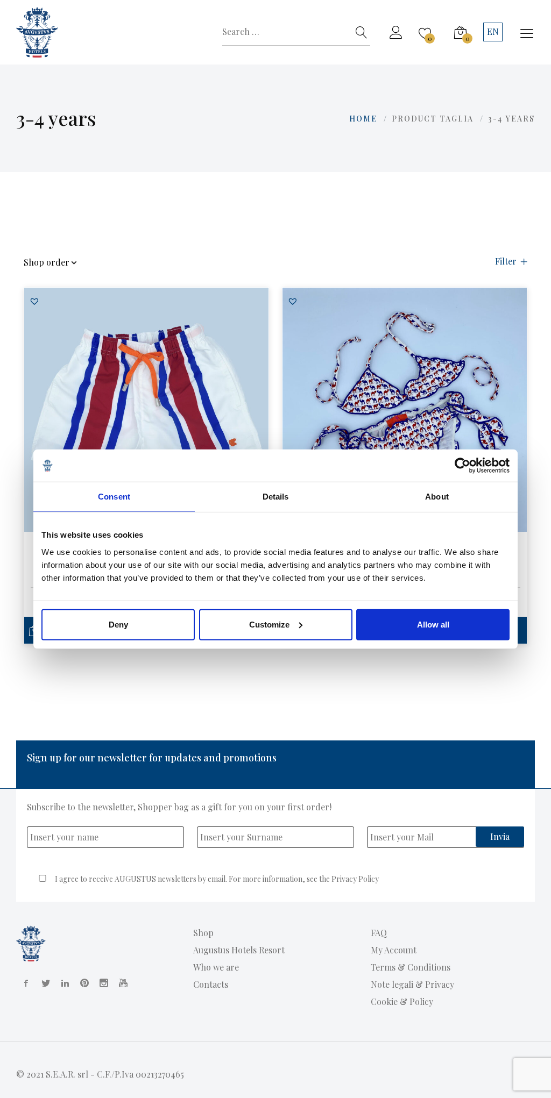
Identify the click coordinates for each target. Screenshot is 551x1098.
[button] (34, 301)
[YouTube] (121, 983)
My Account (393, 950)
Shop (203, 932)
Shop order (46, 263)
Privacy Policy (355, 879)
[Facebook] (24, 983)
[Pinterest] (82, 983)
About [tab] (437, 496)
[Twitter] (44, 983)
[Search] (361, 32)
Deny (118, 624)
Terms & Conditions (410, 967)
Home (363, 118)
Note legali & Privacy (412, 984)
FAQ (379, 932)
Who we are (216, 967)
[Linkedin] (63, 983)
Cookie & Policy (402, 1001)
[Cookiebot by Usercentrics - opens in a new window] (462, 466)
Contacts (210, 984)
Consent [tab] (114, 496)
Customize (269, 624)
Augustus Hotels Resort (239, 950)
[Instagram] (102, 983)
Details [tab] (276, 496)
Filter (506, 261)
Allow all (433, 624)
